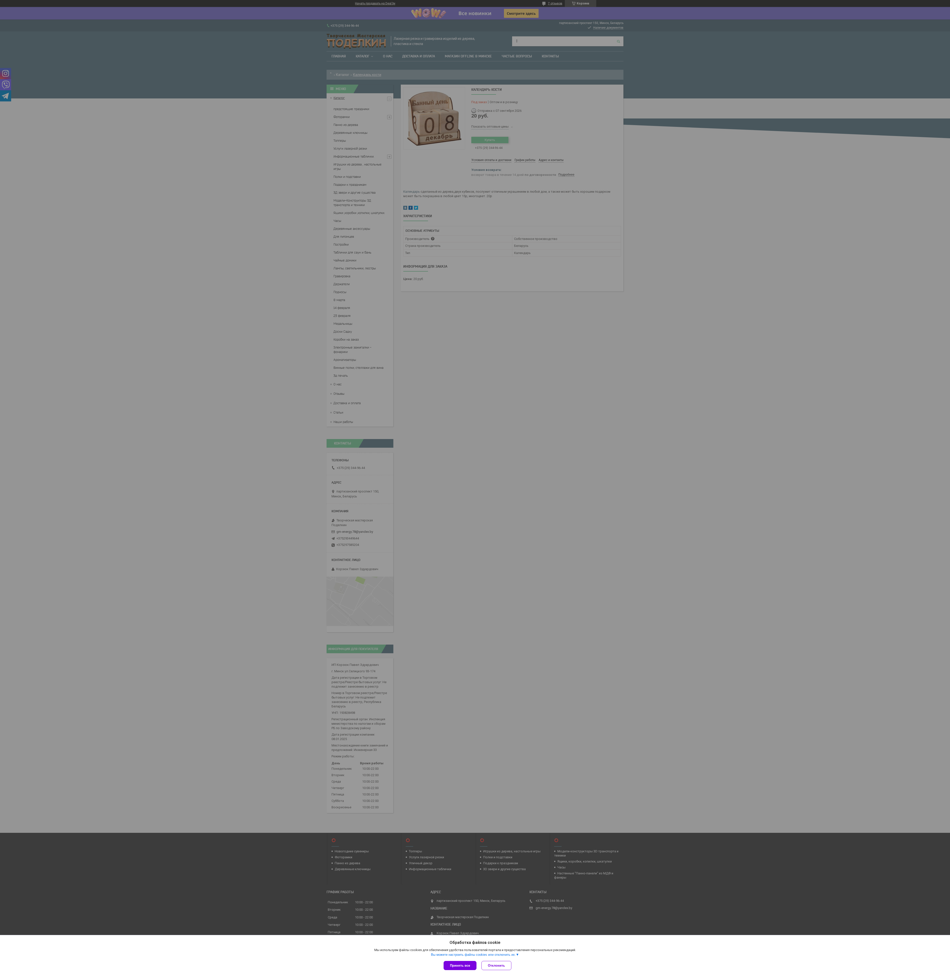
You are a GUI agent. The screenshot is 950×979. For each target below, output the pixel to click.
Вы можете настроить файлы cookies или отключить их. (473, 954)
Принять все (460, 965)
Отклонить (496, 965)
